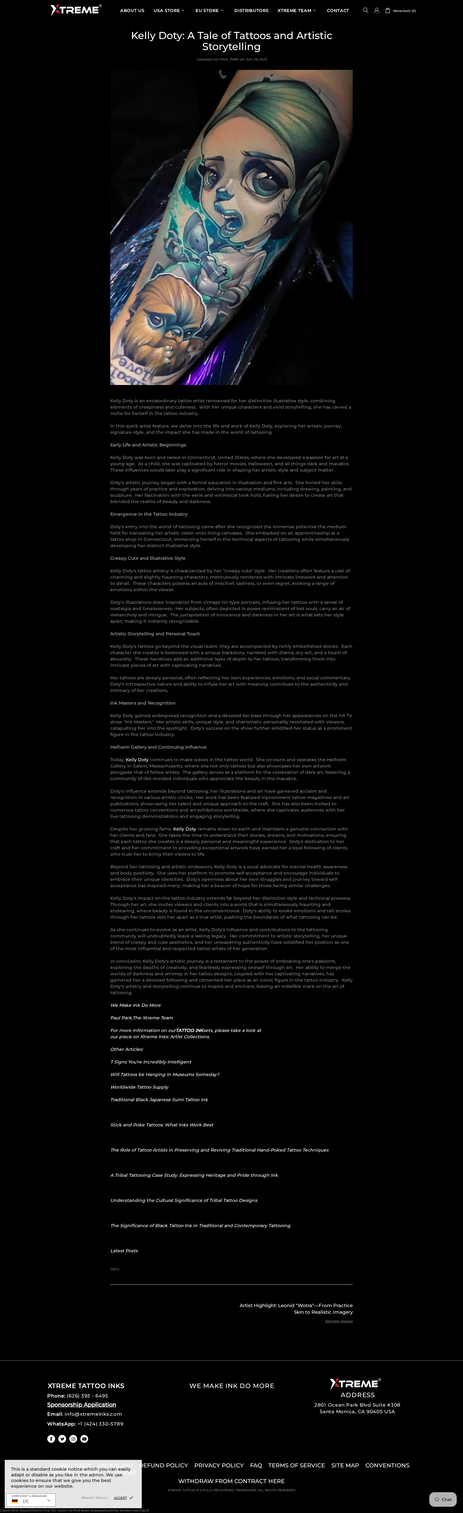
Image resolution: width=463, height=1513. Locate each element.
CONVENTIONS (387, 1465)
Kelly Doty (137, 759)
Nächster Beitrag (339, 1321)
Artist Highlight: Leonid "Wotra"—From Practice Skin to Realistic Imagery (296, 1308)
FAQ (256, 1465)
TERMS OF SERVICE (296, 1465)
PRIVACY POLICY (219, 1465)
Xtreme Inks (75, 10)
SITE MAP (345, 1465)
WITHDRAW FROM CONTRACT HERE (231, 1481)
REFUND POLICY (163, 1465)
